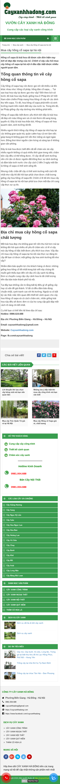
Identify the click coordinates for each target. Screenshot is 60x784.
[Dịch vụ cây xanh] (9, 635)
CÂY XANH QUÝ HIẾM (15, 605)
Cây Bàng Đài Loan (14, 576)
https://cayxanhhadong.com (16, 710)
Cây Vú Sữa (11, 540)
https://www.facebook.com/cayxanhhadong (22, 714)
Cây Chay (10, 545)
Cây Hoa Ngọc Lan (14, 525)
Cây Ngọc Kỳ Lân (13, 515)
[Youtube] (23, 756)
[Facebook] (5, 756)
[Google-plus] (11, 756)
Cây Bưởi (10, 550)
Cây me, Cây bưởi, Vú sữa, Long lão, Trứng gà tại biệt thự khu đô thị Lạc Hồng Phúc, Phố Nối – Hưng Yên (36, 654)
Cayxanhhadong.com (22, 330)
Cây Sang (10, 510)
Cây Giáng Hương (14, 505)
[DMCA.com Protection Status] (30, 781)
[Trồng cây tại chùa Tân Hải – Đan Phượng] (9, 675)
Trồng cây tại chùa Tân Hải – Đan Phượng (35, 673)
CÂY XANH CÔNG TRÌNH (17, 590)
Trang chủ (6, 45)
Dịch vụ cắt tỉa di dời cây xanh (30, 623)
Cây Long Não (12, 571)
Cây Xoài (10, 566)
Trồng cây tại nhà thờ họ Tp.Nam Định (34, 663)
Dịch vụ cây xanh (24, 633)
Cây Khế (10, 555)
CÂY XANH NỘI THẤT (15, 600)
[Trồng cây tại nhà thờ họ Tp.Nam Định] (9, 665)
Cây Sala (10, 520)
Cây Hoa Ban (11, 530)
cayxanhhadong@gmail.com (17, 706)
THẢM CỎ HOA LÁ (14, 610)
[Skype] (17, 756)
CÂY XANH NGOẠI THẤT (16, 595)
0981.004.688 (10, 702)
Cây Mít (9, 560)
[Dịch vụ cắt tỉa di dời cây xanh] (9, 625)
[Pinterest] (29, 756)
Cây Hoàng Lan (13, 535)
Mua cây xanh (18, 45)
